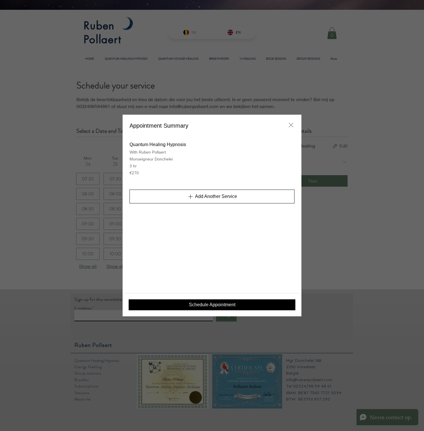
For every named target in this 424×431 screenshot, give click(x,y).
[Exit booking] (291, 125)
